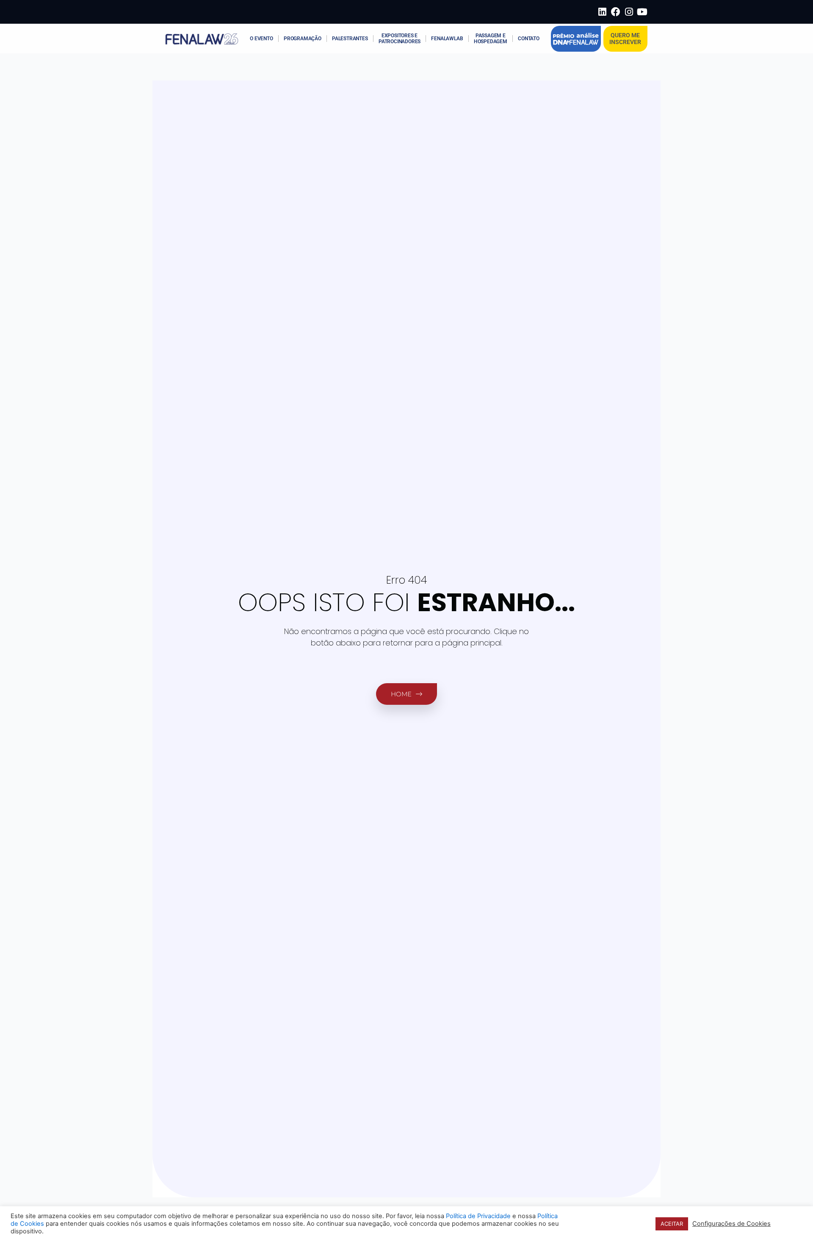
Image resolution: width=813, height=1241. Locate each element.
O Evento (261, 39)
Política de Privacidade (478, 1216)
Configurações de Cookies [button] (731, 1223)
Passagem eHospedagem (490, 38)
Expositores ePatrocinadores (399, 38)
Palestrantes (350, 39)
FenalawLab (447, 39)
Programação (302, 39)
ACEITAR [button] (672, 1223)
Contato (528, 39)
